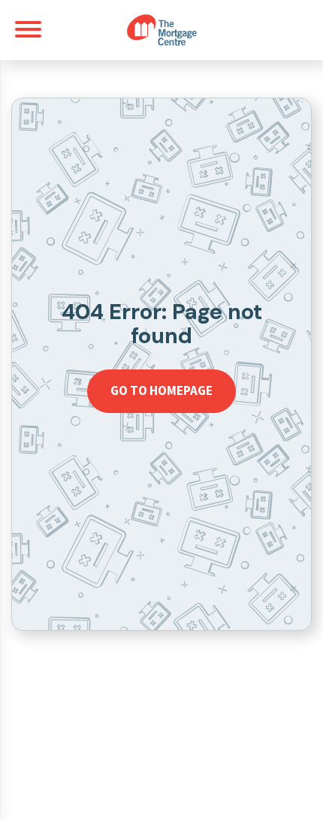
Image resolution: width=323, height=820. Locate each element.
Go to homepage (161, 390)
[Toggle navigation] (28, 29)
